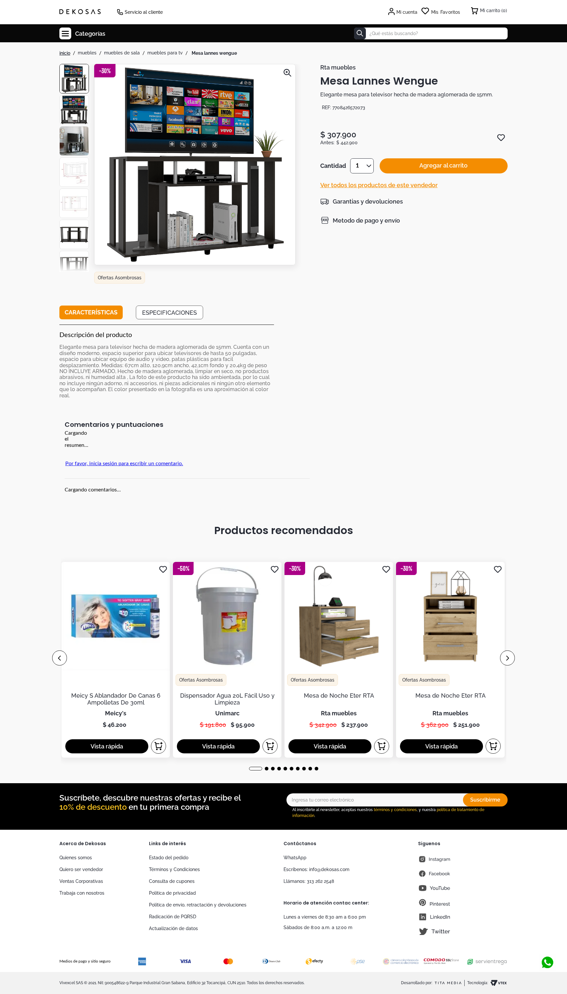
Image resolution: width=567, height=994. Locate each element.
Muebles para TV (165, 52)
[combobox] (431, 33)
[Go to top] (547, 940)
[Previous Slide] (59, 658)
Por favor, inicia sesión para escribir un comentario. (124, 463)
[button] (194, 165)
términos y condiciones (395, 809)
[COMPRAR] (158, 746)
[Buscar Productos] (360, 33)
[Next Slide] (507, 658)
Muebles (87, 52)
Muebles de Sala (122, 52)
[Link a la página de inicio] (64, 53)
